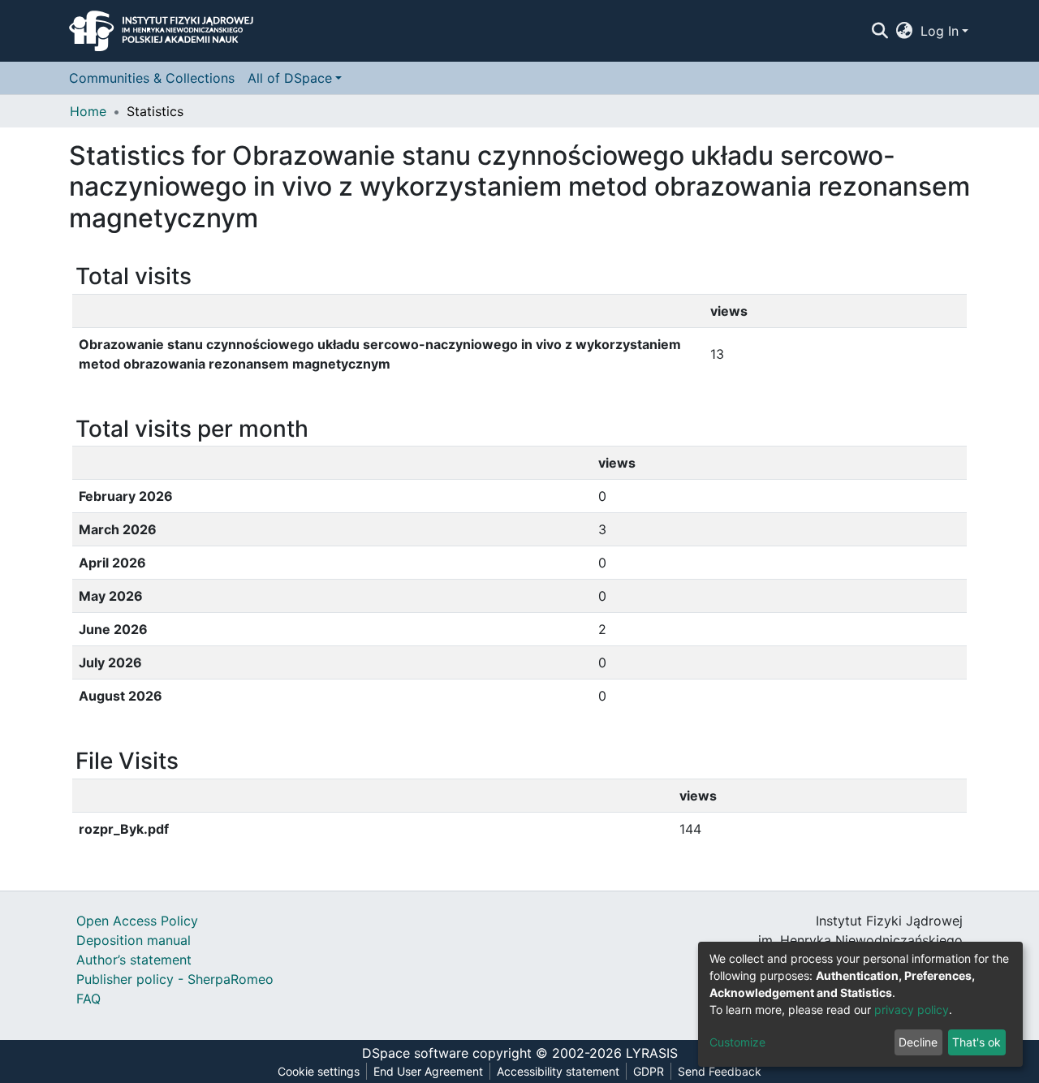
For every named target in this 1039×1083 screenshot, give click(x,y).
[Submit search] (879, 31)
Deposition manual (133, 940)
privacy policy (911, 1009)
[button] (905, 31)
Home (88, 111)
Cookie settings (319, 1071)
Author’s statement (134, 959)
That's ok (976, 1042)
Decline (918, 1042)
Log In (939, 31)
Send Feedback (719, 1071)
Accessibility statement (558, 1071)
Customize (737, 1042)
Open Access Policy (137, 921)
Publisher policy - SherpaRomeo (175, 979)
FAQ (88, 998)
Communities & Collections (152, 78)
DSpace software (415, 1053)
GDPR (648, 1071)
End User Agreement (428, 1071)
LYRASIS (652, 1053)
